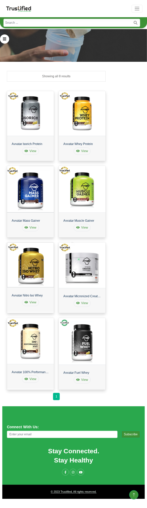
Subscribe (131, 434)
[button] (4, 39)
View (32, 151)
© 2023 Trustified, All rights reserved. (73, 491)
